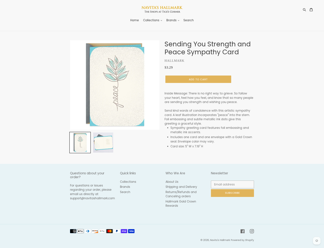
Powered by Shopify (242, 240)
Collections (128, 182)
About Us (172, 182)
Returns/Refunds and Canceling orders (181, 194)
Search (125, 192)
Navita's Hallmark (220, 240)
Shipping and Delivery (181, 187)
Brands (125, 187)
